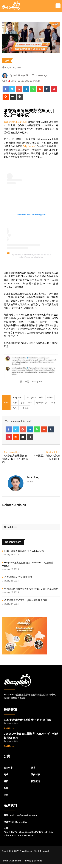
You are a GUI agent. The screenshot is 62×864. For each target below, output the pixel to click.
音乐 (53, 402)
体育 (33, 767)
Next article (52, 452)
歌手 (30, 402)
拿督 (23, 402)
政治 (6, 788)
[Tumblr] (47, 89)
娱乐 (7, 60)
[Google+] (19, 89)
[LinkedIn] (26, 89)
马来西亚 (24, 408)
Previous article (12, 452)
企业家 (50, 397)
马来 (15, 408)
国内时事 (8, 767)
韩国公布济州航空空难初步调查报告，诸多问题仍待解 (31, 588)
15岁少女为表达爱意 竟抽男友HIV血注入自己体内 (15, 459)
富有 (15, 402)
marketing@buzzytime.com (23, 815)
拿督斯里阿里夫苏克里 (15, 121)
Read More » (9, 728)
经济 (6, 795)
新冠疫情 (35, 781)
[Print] (20, 97)
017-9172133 (21, 821)
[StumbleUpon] (40, 89)
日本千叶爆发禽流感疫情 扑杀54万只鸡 (24, 551)
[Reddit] (6, 97)
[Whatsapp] (33, 89)
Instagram (31, 397)
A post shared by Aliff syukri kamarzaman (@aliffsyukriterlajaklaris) (31, 255)
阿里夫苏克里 (42, 402)
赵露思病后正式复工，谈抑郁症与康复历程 (25, 600)
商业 (6, 774)
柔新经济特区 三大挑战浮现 (18, 577)
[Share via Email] (13, 97)
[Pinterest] (54, 89)
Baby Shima (29, 146)
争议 (41, 397)
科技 (6, 781)
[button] (58, 5)
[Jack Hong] (26, 75)
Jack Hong (32, 477)
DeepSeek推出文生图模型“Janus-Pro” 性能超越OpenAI (27, 564)
